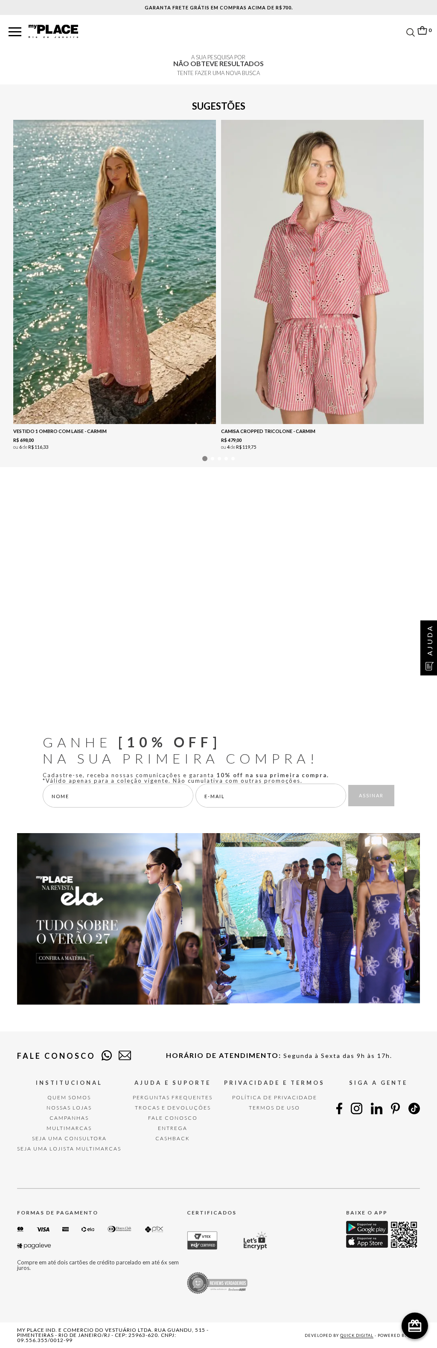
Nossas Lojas (69, 1107)
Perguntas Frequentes (173, 1097)
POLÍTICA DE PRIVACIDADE (274, 1097)
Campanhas (69, 1118)
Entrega (172, 1128)
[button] (15, 32)
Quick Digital (356, 1335)
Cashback (172, 1138)
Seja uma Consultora (69, 1138)
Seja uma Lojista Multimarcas (69, 1148)
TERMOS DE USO (274, 1107)
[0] (422, 30)
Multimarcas (69, 1128)
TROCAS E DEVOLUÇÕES (173, 1107)
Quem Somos (69, 1097)
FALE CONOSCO (173, 1118)
